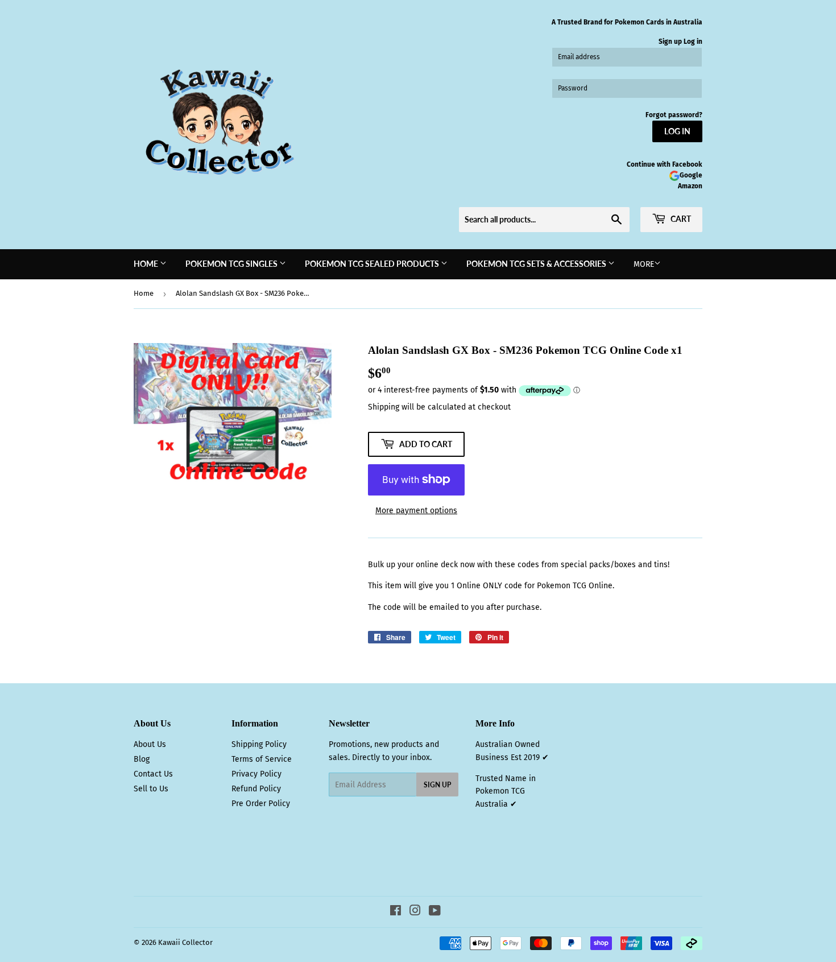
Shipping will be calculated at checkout (439, 407)
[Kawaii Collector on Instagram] (415, 912)
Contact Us (153, 774)
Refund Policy (256, 789)
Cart (680, 219)
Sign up (670, 42)
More (644, 264)
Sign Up (437, 785)
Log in (693, 42)
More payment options (416, 510)
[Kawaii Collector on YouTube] (435, 912)
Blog (142, 759)
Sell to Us (151, 789)
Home (147, 264)
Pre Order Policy (260, 803)
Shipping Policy (259, 744)
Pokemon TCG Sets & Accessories (537, 264)
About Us (150, 744)
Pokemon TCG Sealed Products (373, 264)
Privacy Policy (256, 774)
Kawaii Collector (185, 942)
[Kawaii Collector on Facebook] (396, 912)
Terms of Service (261, 759)
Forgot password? (673, 115)
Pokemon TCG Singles (232, 264)
